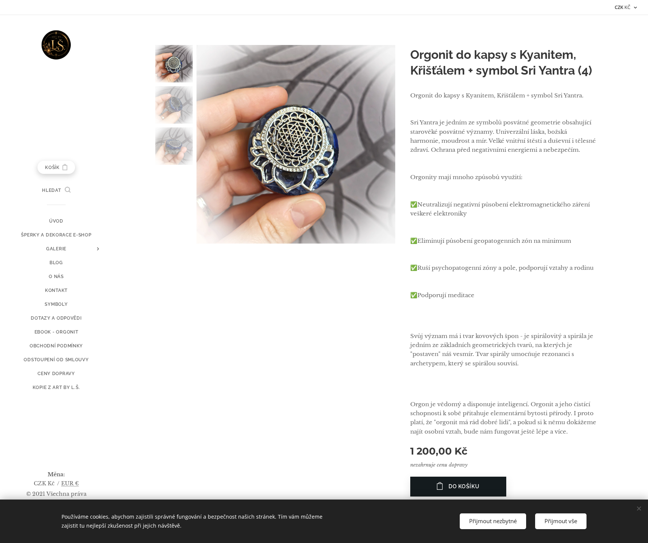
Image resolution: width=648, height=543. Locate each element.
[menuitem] (56, 221)
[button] (56, 190)
